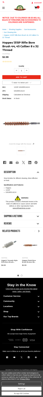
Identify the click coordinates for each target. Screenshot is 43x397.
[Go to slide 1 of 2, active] (18, 275)
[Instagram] (28, 357)
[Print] (17, 162)
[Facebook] (4, 162)
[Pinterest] (36, 162)
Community (9, 301)
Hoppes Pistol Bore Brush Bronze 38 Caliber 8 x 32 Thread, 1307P (30, 261)
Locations (8, 306)
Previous (35, 231)
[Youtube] (14, 357)
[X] (23, 162)
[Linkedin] (29, 162)
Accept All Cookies (21, 393)
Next (39, 231)
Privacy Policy (25, 379)
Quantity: (21, 66)
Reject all (21, 388)
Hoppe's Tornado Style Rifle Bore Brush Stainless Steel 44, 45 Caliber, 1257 (9, 261)
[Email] (11, 162)
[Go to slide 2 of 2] (21, 275)
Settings (21, 384)
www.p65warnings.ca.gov (21, 208)
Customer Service (12, 296)
